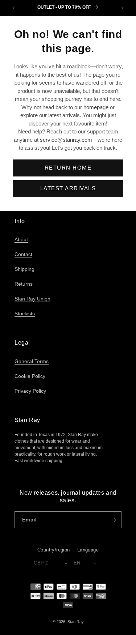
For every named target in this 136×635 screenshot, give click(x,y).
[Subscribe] (113, 519)
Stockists (25, 313)
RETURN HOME (68, 168)
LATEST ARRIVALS (68, 188)
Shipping (24, 269)
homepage (95, 107)
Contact (23, 254)
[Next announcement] (123, 8)
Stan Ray (75, 621)
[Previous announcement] (13, 8)
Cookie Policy (30, 376)
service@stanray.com (66, 140)
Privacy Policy (30, 391)
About (21, 239)
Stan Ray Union (32, 299)
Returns (24, 284)
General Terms (32, 361)
